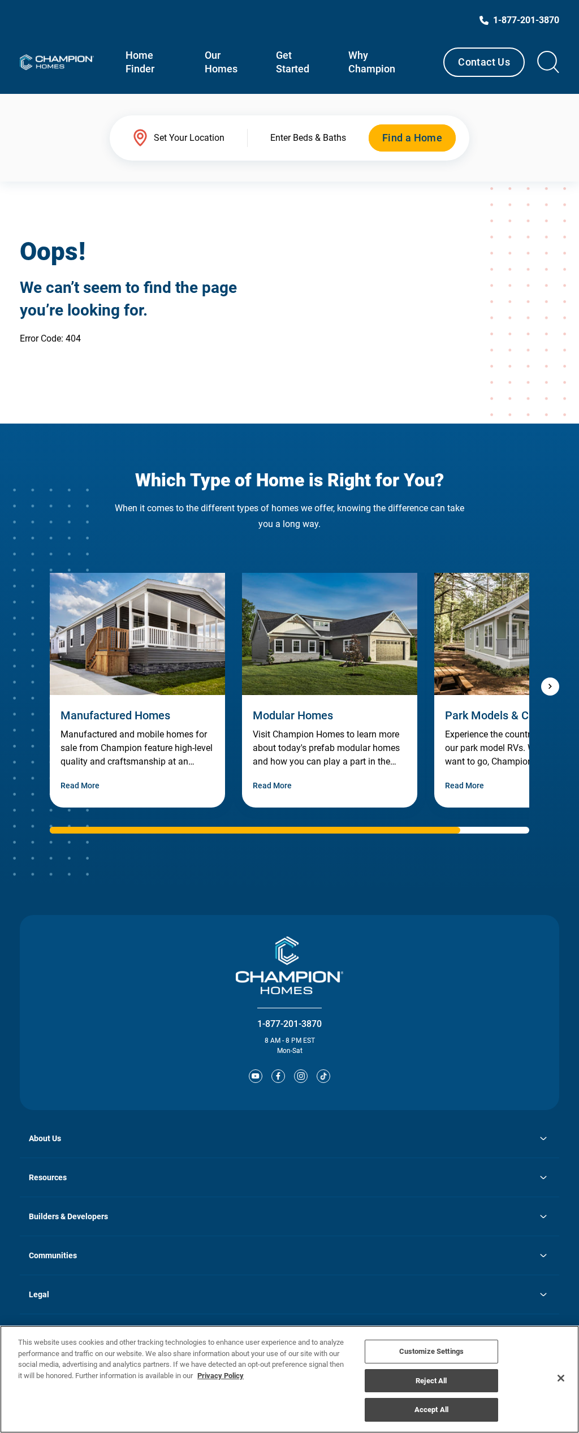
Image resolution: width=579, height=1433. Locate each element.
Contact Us (484, 62)
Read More (80, 785)
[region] (289, 1379)
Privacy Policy (220, 1375)
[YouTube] (255, 1076)
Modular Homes (293, 715)
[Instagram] (301, 1076)
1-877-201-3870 (289, 1023)
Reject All (431, 1380)
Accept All (431, 1409)
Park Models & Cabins (500, 715)
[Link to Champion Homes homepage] (57, 62)
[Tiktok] (323, 1076)
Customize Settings (431, 1351)
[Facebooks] (278, 1076)
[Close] (560, 1378)
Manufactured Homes (115, 715)
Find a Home (412, 138)
